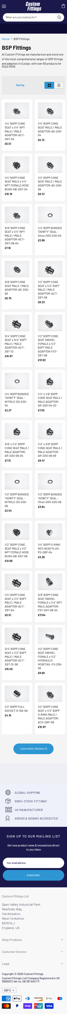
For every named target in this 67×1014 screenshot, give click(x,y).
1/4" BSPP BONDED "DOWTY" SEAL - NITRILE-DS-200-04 (17, 399)
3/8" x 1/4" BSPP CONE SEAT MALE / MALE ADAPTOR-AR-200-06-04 (17, 449)
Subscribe (33, 875)
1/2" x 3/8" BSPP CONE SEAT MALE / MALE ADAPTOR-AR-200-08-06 (50, 449)
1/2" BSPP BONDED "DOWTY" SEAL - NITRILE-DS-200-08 (17, 500)
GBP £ (7, 990)
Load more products (33, 748)
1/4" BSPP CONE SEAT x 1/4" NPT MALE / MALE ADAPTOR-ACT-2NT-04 (15, 131)
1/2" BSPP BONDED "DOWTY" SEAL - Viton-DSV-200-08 (50, 498)
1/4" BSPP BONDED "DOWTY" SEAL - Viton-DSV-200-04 (50, 231)
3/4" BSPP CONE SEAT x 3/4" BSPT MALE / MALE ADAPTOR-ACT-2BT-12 (16, 343)
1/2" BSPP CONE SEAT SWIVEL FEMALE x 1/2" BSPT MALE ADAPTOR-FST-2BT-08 (48, 345)
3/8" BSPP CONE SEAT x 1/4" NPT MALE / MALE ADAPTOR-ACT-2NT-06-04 (15, 235)
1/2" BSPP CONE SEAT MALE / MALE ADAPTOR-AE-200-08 (50, 183)
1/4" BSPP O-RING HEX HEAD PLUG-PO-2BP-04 (49, 548)
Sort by (20, 85)
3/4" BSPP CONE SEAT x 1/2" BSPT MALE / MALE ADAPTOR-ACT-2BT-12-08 (15, 656)
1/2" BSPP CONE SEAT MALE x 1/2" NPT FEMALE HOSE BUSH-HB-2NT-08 (17, 550)
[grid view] (49, 85)
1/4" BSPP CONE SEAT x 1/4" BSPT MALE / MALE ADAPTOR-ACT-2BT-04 (15, 602)
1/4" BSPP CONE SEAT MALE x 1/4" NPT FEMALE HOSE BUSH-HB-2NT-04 (17, 183)
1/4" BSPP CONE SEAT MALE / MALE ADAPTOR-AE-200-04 (50, 129)
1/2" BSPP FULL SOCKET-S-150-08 (16, 708)
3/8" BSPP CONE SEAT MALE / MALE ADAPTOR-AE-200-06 (17, 287)
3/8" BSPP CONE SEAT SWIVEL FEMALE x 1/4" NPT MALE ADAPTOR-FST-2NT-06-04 (50, 602)
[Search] (59, 17)
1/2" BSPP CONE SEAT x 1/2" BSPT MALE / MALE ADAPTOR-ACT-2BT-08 (49, 289)
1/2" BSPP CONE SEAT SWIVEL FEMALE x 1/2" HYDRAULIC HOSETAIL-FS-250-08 (50, 658)
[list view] (59, 85)
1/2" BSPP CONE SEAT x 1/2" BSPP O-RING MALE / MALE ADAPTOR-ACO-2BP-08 (49, 714)
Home (5, 39)
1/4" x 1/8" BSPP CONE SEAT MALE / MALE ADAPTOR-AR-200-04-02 (50, 399)
